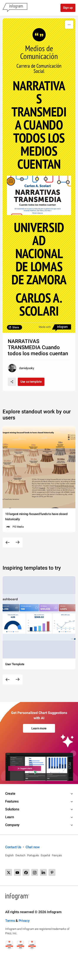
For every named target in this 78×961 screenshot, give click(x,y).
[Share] (12, 382)
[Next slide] (17, 542)
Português (33, 855)
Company (12, 825)
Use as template (31, 381)
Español (45, 855)
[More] (69, 24)
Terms (10, 921)
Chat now (33, 847)
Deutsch (20, 855)
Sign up (68, 7)
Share (15, 327)
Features (12, 801)
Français (57, 855)
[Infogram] (15, 8)
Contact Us (13, 847)
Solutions (12, 809)
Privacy (24, 921)
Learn (9, 817)
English (9, 855)
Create (10, 793)
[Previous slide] (7, 542)
